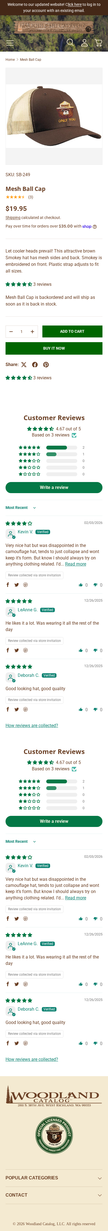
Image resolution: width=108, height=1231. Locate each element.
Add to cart (72, 331)
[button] (98, 43)
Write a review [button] (54, 487)
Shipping (13, 217)
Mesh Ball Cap (30, 59)
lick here (75, 4)
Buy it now (54, 348)
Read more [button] (75, 564)
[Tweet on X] (23, 364)
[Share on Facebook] (34, 364)
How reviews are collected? (32, 725)
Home (10, 59)
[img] (19, 523)
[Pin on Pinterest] (46, 364)
